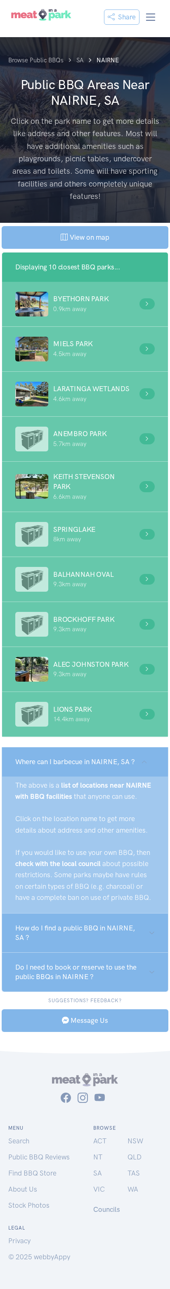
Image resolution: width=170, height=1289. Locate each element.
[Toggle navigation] (150, 17)
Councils (106, 1209)
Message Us (88, 1020)
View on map (88, 237)
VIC (99, 1189)
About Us (22, 1189)
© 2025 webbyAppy (39, 1257)
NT (97, 1157)
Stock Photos (29, 1205)
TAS (134, 1173)
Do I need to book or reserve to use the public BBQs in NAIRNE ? (76, 972)
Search (18, 1141)
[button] (85, 304)
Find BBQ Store (32, 1173)
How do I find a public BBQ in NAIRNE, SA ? (75, 933)
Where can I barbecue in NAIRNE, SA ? (75, 762)
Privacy (19, 1241)
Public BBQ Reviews (39, 1157)
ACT (99, 1141)
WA (133, 1189)
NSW (135, 1141)
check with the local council (58, 863)
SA (97, 1173)
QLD (135, 1157)
